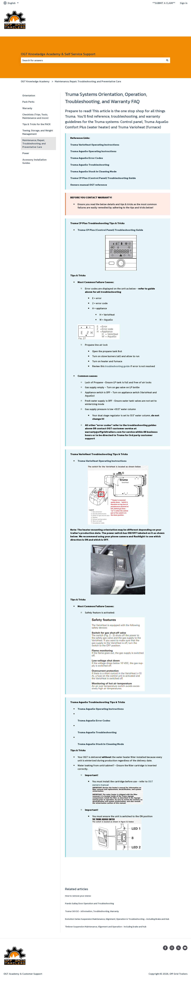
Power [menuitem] (25, 153)
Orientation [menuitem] (28, 95)
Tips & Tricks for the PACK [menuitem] (36, 124)
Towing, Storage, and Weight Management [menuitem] (37, 132)
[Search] (167, 60)
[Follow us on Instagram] (172, 947)
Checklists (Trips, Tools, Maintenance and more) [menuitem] (35, 116)
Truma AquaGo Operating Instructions (93, 151)
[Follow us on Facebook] (165, 947)
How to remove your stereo (78, 895)
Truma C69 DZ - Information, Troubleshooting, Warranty (92, 911)
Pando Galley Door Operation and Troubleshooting (89, 903)
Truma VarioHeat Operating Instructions (102, 461)
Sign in (183, 3)
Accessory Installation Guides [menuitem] (34, 161)
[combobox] (92, 60)
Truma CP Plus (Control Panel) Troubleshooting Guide (103, 178)
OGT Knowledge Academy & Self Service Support (58, 54)
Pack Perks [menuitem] (28, 102)
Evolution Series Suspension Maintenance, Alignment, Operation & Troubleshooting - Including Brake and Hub (117, 919)
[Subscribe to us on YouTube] (185, 947)
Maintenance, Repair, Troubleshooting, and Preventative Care (88, 81)
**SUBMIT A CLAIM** (164, 3)
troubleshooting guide (117, 366)
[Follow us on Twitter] (178, 947)
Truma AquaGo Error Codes (86, 158)
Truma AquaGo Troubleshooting (89, 164)
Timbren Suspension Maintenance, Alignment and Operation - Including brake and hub (105, 926)
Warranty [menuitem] (27, 108)
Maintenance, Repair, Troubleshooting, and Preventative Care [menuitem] (34, 143)
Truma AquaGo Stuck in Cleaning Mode (93, 171)
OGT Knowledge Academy (35, 81)
